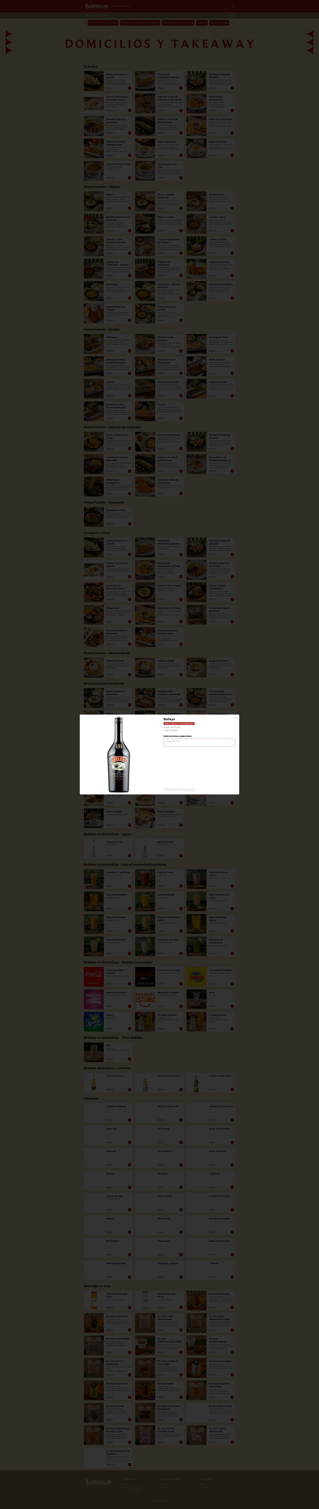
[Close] (236, 718)
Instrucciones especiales (177, 736)
